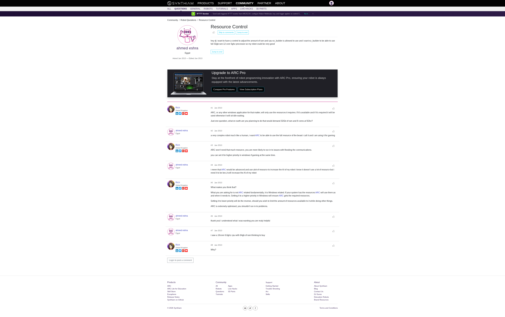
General (195, 9)
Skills (268, 294)
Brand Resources (321, 300)
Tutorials (222, 9)
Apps (234, 9)
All (169, 9)
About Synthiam (320, 286)
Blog (316, 289)
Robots (208, 9)
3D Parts (261, 9)
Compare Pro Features (224, 89)
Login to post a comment (180, 260)
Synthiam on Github (175, 300)
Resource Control (207, 20)
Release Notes (173, 297)
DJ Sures (318, 294)
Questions (180, 9)
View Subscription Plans (251, 89)
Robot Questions (188, 20)
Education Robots (321, 297)
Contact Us (318, 291)
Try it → (307, 14)
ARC (257, 135)
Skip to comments (226, 32)
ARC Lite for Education (176, 289)
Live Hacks (246, 9)
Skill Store (171, 291)
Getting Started (272, 286)
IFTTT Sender (203, 14)
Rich (178, 108)
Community (172, 20)
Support (269, 282)
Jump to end (242, 32)
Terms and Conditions (329, 308)
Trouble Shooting (273, 289)
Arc (267, 291)
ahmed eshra (182, 130)
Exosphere (171, 294)
